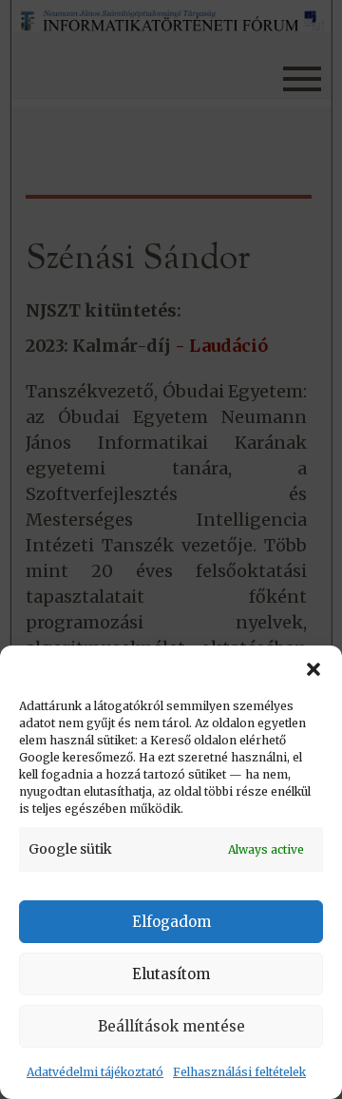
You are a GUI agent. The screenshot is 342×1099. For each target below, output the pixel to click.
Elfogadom (171, 922)
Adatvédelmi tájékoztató (95, 1072)
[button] (313, 669)
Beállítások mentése (171, 1026)
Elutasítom (171, 974)
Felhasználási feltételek (239, 1072)
